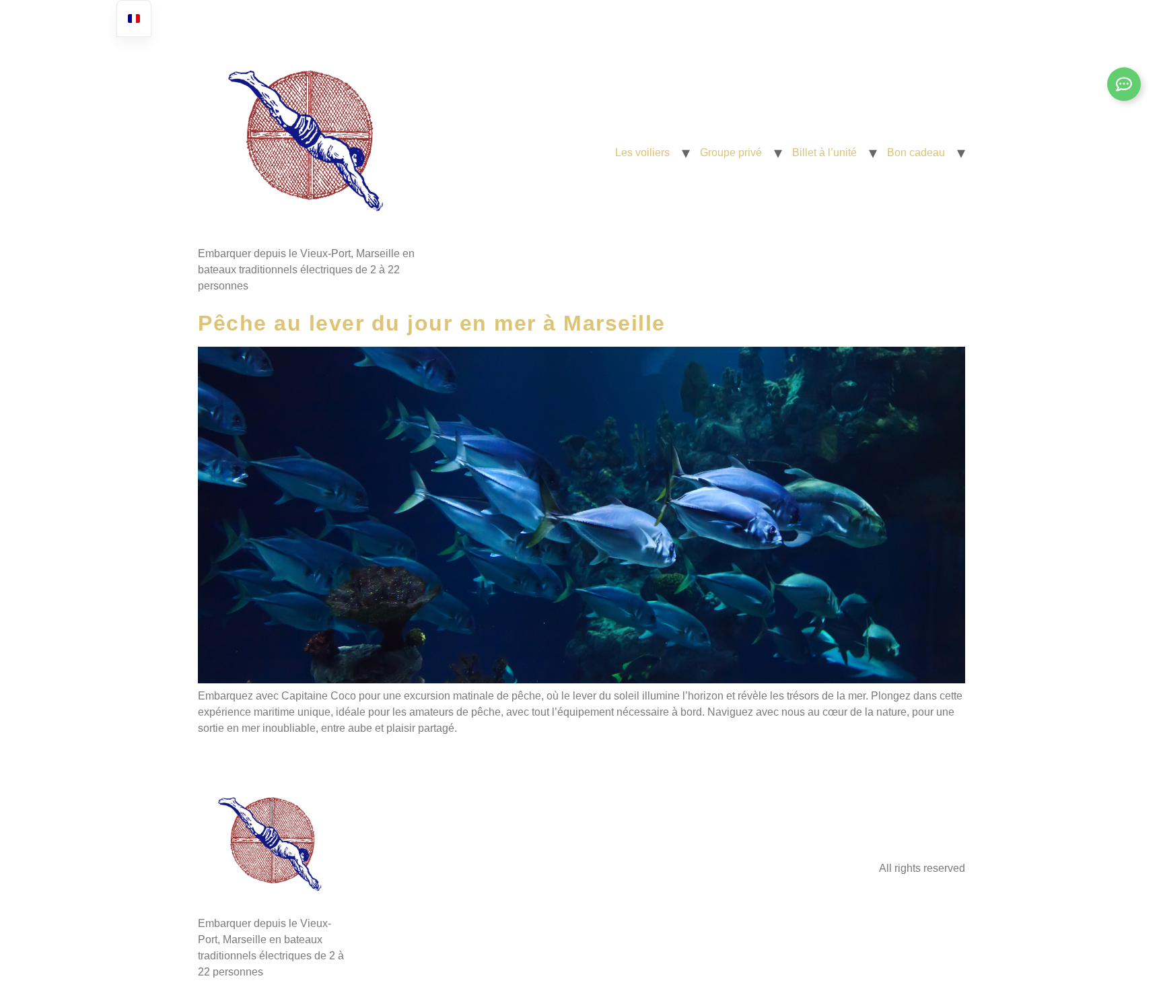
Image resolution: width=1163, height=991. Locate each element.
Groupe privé (731, 152)
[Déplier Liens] (1124, 84)
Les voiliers (642, 152)
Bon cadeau (916, 152)
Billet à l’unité (824, 152)
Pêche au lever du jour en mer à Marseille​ (432, 323)
